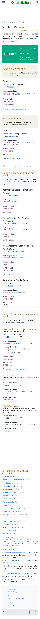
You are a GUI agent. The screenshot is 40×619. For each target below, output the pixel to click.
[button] (36, 2)
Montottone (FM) (12, 512)
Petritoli (11, 196)
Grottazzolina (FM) (13, 527)
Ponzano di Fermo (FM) (14, 508)
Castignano (10, 524)
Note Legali (11, 589)
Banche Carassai (10, 579)
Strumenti (10, 603)
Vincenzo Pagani (18, 258)
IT (6, 22)
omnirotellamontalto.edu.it (14, 109)
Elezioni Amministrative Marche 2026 (19, 574)
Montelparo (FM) (12, 534)
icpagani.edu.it (9, 274)
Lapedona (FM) (11, 518)
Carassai (24, 22)
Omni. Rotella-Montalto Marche (23, 93)
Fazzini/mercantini (18, 343)
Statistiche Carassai (11, 566)
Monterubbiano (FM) (13, 492)
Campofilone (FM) (13, 531)
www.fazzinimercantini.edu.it (15, 369)
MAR (11, 22)
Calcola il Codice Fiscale (12, 561)
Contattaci (11, 605)
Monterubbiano (14, 251)
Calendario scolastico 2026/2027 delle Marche (21, 553)
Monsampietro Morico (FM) (16, 521)
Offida (25, 515)
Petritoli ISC (16, 202)
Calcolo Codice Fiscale (15, 599)
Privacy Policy (12, 592)
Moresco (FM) (11, 496)
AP (17, 22)
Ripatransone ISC (18, 230)
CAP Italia (10, 596)
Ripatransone (14, 286)
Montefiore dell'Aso (16, 224)
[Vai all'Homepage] (21, 2)
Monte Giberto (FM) (13, 505)
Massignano (10, 515)
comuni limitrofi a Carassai (26, 544)
